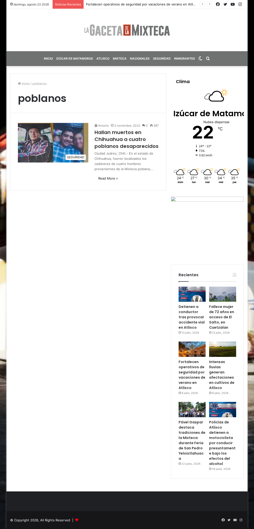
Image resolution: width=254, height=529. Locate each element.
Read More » (108, 178)
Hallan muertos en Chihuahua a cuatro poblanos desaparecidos (127, 139)
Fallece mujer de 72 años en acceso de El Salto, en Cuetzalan (221, 317)
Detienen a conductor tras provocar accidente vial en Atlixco (192, 317)
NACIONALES (140, 58)
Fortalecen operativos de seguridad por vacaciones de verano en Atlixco (142, 4)
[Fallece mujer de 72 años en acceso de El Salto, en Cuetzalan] (222, 294)
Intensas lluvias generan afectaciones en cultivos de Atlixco (221, 374)
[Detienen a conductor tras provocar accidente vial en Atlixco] (192, 294)
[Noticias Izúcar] (127, 30)
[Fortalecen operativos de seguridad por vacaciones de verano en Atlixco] (192, 349)
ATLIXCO (102, 58)
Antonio (103, 125)
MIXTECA (120, 58)
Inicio (25, 84)
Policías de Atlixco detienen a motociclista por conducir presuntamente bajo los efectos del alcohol (222, 443)
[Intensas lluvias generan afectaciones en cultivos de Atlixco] (222, 349)
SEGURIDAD (162, 58)
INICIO (48, 58)
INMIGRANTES (184, 58)
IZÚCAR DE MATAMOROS (74, 58)
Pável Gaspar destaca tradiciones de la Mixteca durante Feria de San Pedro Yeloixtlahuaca (192, 440)
